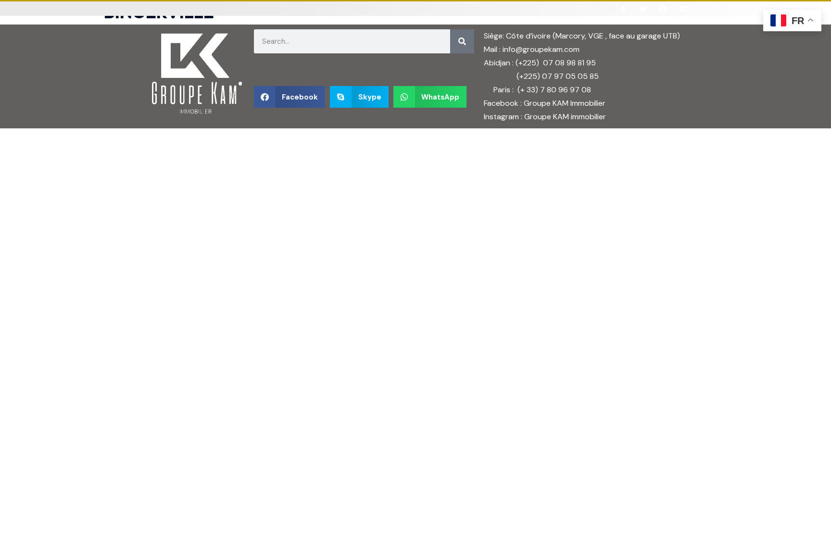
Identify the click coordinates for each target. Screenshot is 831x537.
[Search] (462, 41)
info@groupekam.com (541, 49)
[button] (290, 97)
